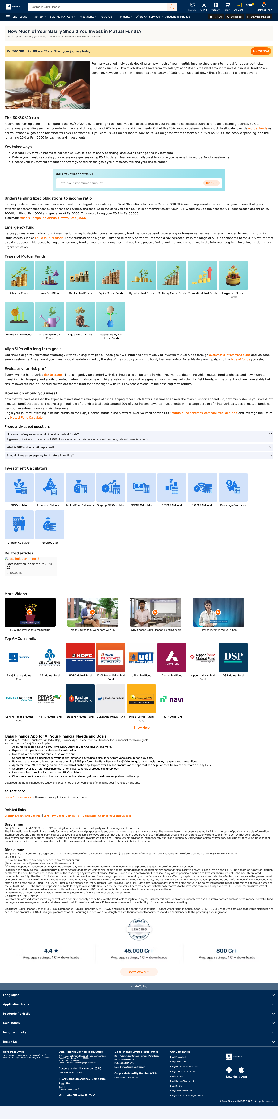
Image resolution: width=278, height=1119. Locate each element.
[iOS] (241, 1070)
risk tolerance (53, 375)
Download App (139, 971)
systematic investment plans (229, 355)
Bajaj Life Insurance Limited (182, 1071)
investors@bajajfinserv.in (133, 1067)
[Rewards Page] (250, 5)
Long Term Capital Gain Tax (59, 815)
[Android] (229, 1070)
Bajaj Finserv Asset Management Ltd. (187, 1096)
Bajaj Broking (176, 1086)
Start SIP (211, 183)
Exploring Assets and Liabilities (23, 815)
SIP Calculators (87, 815)
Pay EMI (217, 16)
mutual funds (257, 128)
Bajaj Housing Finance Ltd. (182, 1081)
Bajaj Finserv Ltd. (178, 1057)
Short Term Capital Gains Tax (115, 815)
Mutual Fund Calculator (27, 417)
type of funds (240, 359)
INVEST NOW (261, 51)
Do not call (236, 16)
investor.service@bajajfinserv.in (81, 1063)
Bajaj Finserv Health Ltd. (181, 1091)
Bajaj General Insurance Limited (184, 1066)
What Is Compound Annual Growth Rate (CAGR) (53, 218)
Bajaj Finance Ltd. (178, 1062)
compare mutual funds (220, 413)
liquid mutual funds (49, 238)
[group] (31, 566)
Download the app (260, 16)
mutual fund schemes (187, 413)
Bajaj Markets (176, 1076)
